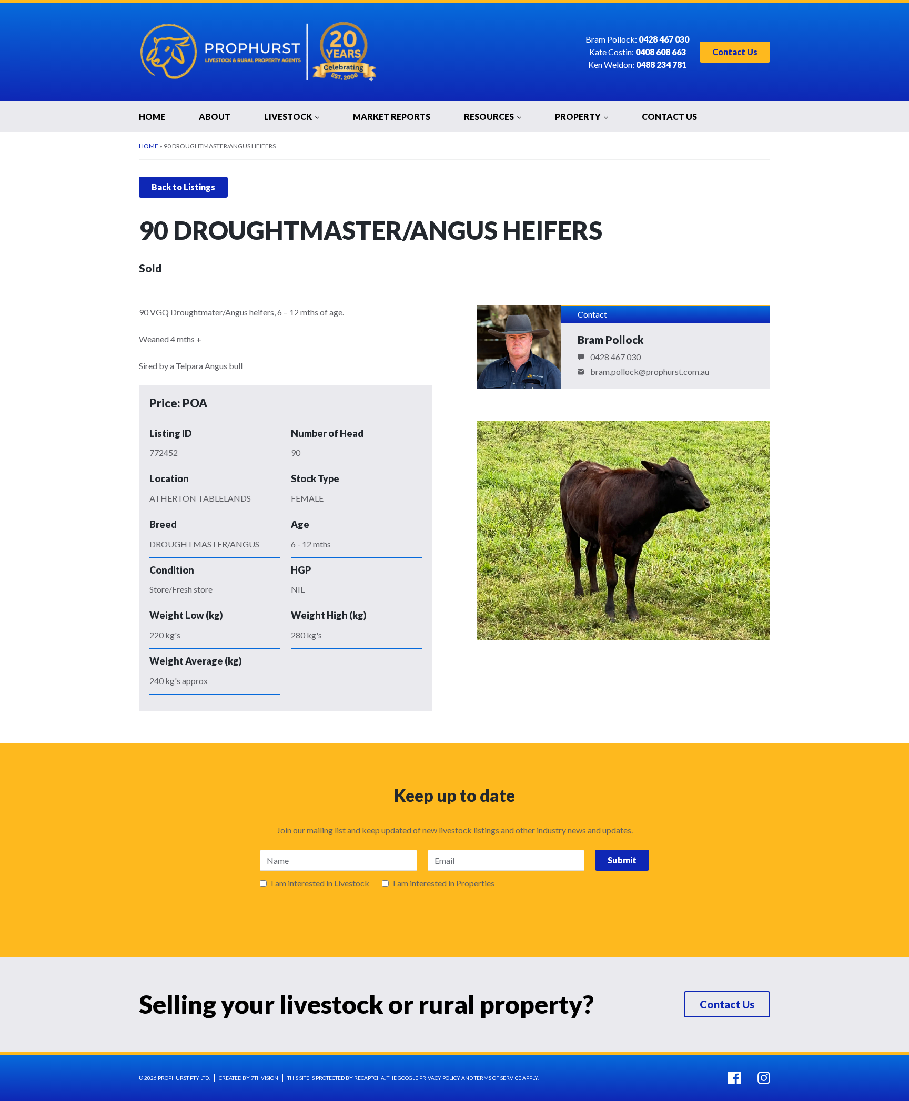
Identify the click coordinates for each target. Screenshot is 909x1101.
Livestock (288, 116)
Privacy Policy (439, 1078)
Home (152, 116)
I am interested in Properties (443, 883)
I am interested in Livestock (320, 883)
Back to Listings (183, 187)
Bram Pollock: (637, 39)
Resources (489, 116)
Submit (622, 860)
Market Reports (391, 116)
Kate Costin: (637, 52)
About (214, 116)
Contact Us (735, 52)
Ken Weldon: (637, 64)
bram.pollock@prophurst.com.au (649, 372)
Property (578, 116)
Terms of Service (497, 1078)
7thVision (264, 1078)
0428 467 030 (615, 357)
